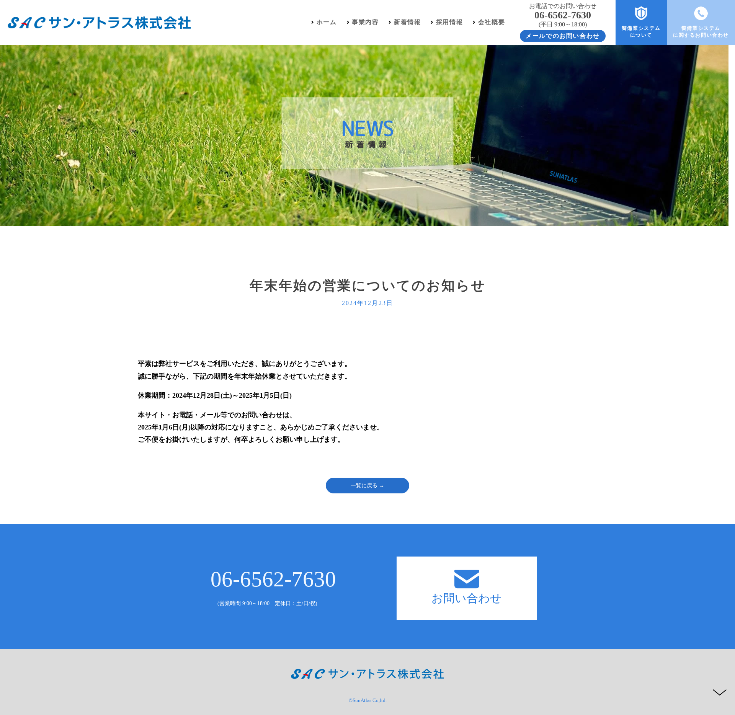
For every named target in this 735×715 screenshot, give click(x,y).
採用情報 (449, 22)
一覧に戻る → (367, 485)
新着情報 (407, 22)
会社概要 (491, 22)
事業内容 (365, 22)
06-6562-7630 (273, 579)
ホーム (327, 22)
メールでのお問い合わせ (563, 36)
